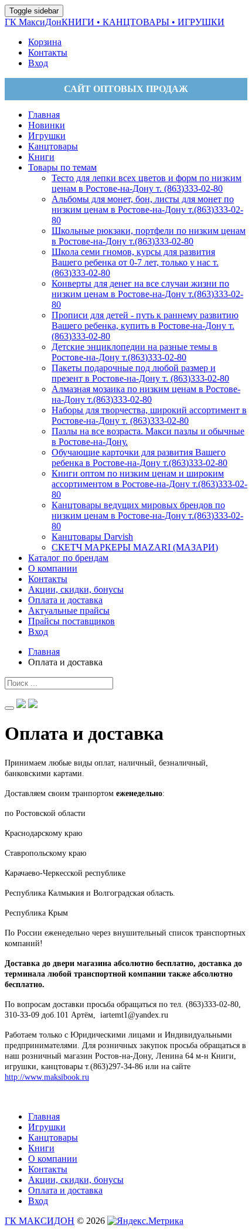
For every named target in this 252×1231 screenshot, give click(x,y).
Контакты (47, 1169)
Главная (44, 1116)
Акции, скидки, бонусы (76, 1180)
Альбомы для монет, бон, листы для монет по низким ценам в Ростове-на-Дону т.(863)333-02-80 (147, 209)
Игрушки (47, 1127)
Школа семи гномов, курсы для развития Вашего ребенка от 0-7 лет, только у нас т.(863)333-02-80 (135, 262)
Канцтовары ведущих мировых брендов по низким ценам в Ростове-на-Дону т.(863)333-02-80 (147, 515)
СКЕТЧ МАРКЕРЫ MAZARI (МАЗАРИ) (135, 547)
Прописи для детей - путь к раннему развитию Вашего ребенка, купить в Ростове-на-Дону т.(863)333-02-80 (145, 325)
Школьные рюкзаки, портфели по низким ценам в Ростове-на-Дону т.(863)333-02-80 (149, 236)
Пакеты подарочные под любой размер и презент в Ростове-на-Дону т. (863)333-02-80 (140, 373)
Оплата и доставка (65, 1190)
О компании (52, 1159)
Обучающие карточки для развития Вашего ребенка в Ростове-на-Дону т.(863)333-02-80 (139, 457)
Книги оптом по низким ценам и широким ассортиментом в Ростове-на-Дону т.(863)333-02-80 (149, 483)
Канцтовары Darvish (92, 537)
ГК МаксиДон (114, 22)
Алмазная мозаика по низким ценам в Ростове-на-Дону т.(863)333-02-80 (146, 394)
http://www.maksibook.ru (47, 1077)
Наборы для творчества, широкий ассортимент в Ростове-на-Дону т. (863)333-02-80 (149, 415)
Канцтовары (53, 1137)
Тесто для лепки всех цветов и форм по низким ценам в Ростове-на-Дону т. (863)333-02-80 (146, 183)
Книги (41, 1148)
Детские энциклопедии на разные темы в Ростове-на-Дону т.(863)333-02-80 (134, 352)
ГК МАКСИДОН (39, 1221)
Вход (38, 1201)
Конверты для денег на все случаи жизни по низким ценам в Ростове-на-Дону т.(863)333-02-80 (147, 294)
